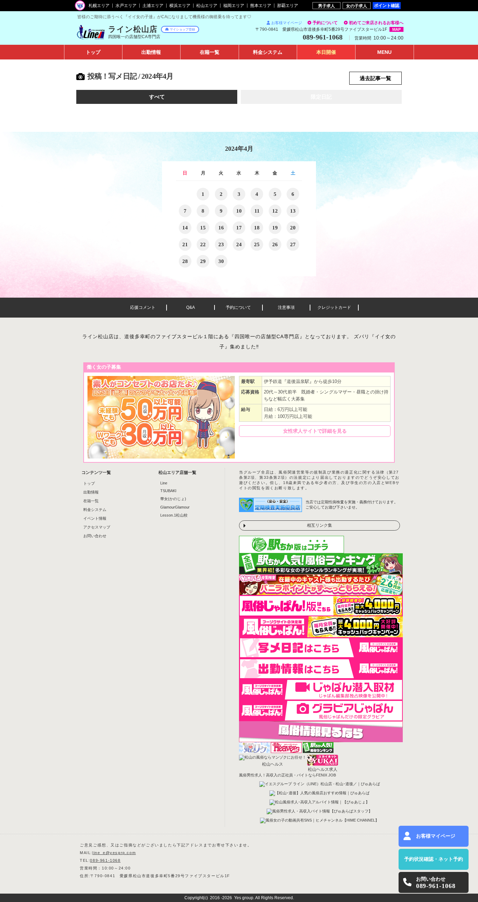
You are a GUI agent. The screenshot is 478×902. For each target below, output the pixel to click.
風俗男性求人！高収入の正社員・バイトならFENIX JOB (287, 775)
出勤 (151, 52)
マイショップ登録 (182, 29)
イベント (326, 52)
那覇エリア (287, 5)
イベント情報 (94, 518)
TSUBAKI (168, 491)
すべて (157, 97)
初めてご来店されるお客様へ (376, 22)
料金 (267, 52)
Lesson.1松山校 (174, 515)
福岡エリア (233, 5)
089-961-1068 (105, 860)
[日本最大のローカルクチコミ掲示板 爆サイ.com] (321, 740)
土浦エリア (152, 5)
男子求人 (326, 5)
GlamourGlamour (175, 507)
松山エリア (206, 5)
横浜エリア (179, 5)
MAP (396, 29)
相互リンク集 (319, 525)
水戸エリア (125, 5)
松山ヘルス (272, 764)
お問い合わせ (94, 536)
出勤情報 (91, 492)
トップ (93, 52)
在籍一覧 (91, 501)
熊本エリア (260, 5)
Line (163, 483)
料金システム (94, 509)
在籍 (209, 52)
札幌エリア (99, 5)
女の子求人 (356, 5)
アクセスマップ (96, 527)
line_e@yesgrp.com (114, 853)
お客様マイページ (286, 23)
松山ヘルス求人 (322, 769)
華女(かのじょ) (173, 499)
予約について (325, 22)
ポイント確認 (386, 5)
